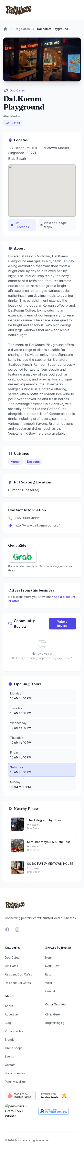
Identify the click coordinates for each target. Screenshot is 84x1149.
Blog (8, 1023)
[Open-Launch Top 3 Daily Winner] (53, 1111)
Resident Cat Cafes (18, 983)
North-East (52, 966)
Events (9, 1056)
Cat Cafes (13, 122)
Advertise (11, 1014)
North (49, 957)
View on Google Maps (55, 225)
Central (50, 991)
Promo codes (14, 1031)
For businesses (15, 1073)
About (9, 1006)
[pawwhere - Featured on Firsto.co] (20, 1111)
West (48, 983)
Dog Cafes (22, 29)
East (48, 974)
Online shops (13, 1048)
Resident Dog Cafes (18, 974)
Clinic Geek (53, 1014)
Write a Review (62, 623)
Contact (10, 1065)
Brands (9, 1039)
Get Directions (21, 225)
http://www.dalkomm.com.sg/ (37, 525)
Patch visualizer (15, 1081)
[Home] (5, 29)
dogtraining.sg (54, 1023)
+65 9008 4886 (27, 518)
